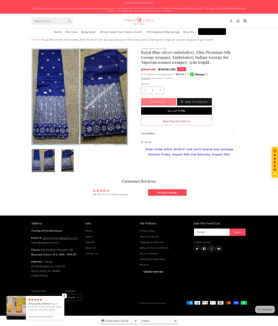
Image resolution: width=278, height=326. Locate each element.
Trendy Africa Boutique (156, 303)
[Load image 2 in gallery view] (67, 160)
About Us (90, 247)
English (71, 297)
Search (89, 236)
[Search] (69, 21)
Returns (144, 264)
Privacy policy (147, 230)
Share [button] (148, 142)
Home (35, 39)
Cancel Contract (153, 271)
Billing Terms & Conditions (154, 247)
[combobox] (52, 20)
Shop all (89, 242)
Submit (238, 232)
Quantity (145, 83)
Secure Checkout (149, 253)
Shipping (145, 78)
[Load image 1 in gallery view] (43, 160)
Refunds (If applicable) (152, 259)
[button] (52, 20)
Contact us (91, 253)
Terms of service (149, 236)
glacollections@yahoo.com (60, 238)
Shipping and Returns (152, 242)
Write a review (167, 192)
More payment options (176, 121)
